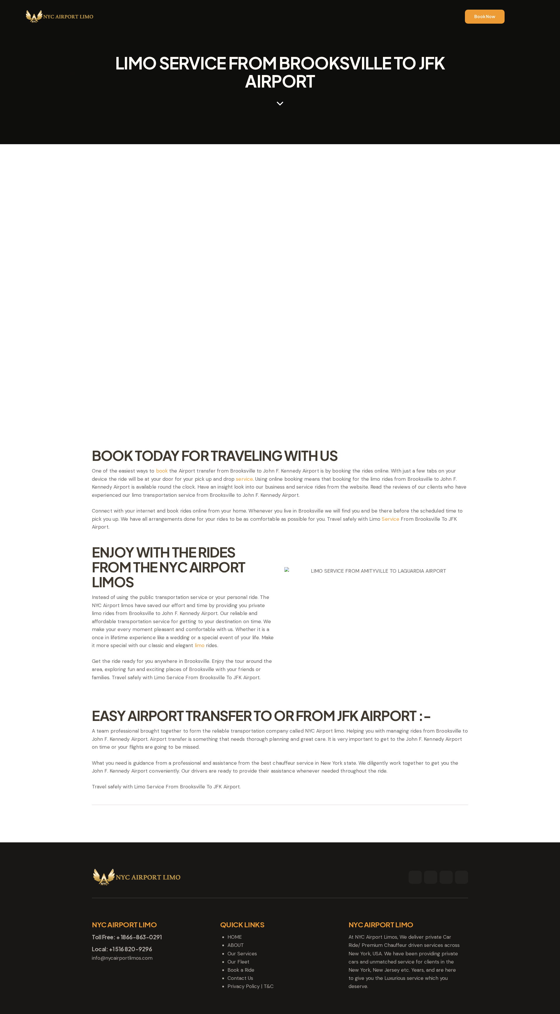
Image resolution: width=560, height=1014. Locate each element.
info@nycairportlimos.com (122, 958)
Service (390, 519)
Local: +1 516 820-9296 (122, 949)
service (244, 479)
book (162, 471)
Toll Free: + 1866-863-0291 (127, 937)
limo (199, 645)
